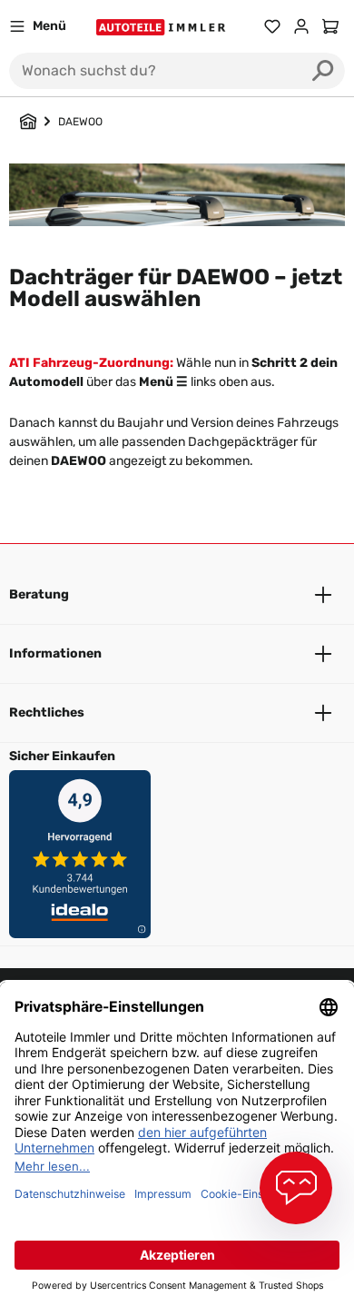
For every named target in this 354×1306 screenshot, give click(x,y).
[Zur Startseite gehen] (163, 26)
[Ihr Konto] (301, 26)
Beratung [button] (39, 594)
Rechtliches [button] (46, 712)
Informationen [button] (55, 653)
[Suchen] (323, 71)
